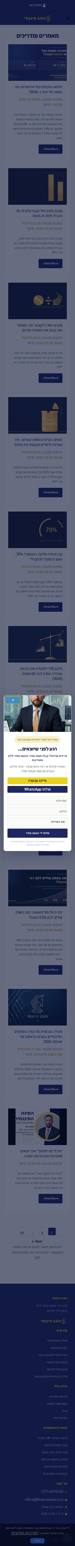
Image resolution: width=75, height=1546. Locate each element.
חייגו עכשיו (37, 780)
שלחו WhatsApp (37, 789)
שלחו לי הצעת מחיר (37, 833)
